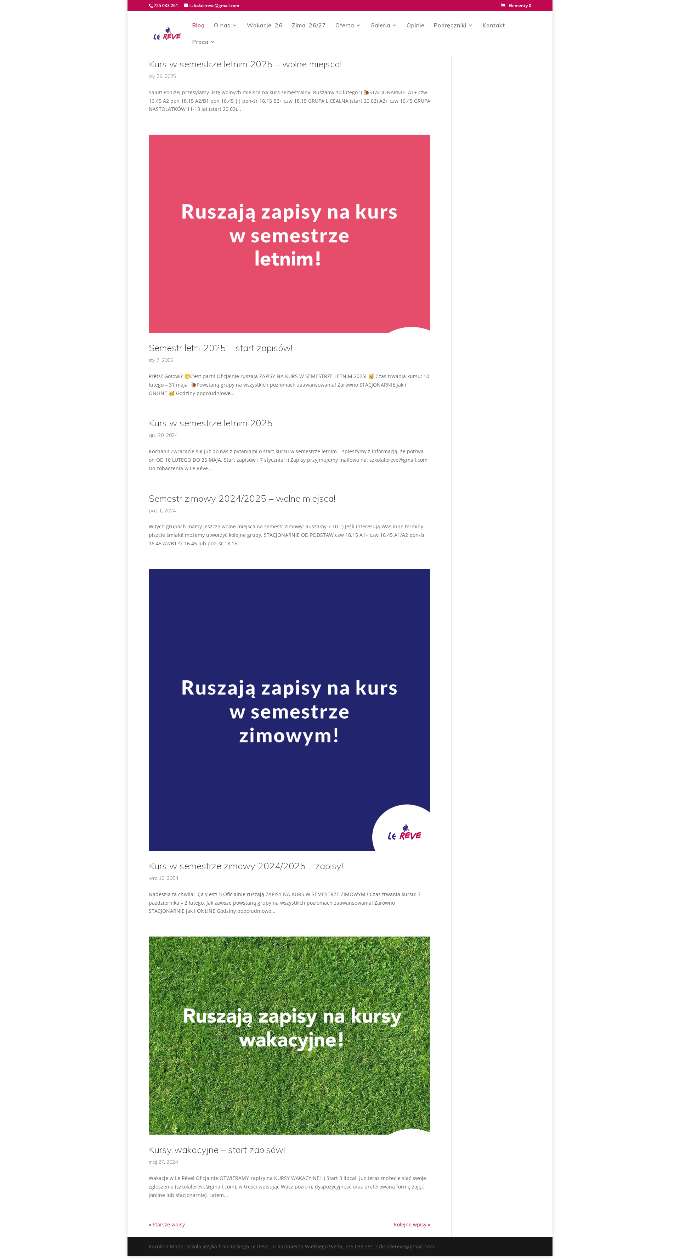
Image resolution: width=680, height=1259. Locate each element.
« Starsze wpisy (167, 1224)
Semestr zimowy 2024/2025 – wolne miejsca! (242, 498)
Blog (198, 26)
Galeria (380, 26)
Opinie (416, 26)
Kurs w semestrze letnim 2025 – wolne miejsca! (245, 64)
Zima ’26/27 (309, 26)
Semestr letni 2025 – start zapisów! (221, 348)
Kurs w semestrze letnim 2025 (211, 423)
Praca (200, 42)
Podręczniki (450, 26)
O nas (222, 26)
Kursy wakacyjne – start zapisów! (217, 1150)
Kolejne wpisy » (412, 1224)
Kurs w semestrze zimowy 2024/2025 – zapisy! (246, 866)
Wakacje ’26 (265, 26)
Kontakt (494, 26)
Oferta (344, 26)
